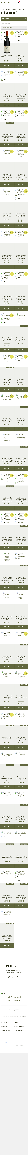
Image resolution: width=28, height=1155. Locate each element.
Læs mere (7, 65)
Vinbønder (4, 1026)
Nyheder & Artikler (19, 1026)
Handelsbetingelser (19, 1030)
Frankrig (14, 9)
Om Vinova (17, 1023)
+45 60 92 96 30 (14, 1000)
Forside (2, 9)
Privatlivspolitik (5, 1030)
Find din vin (4, 1023)
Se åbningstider (23, 1016)
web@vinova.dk (14, 997)
